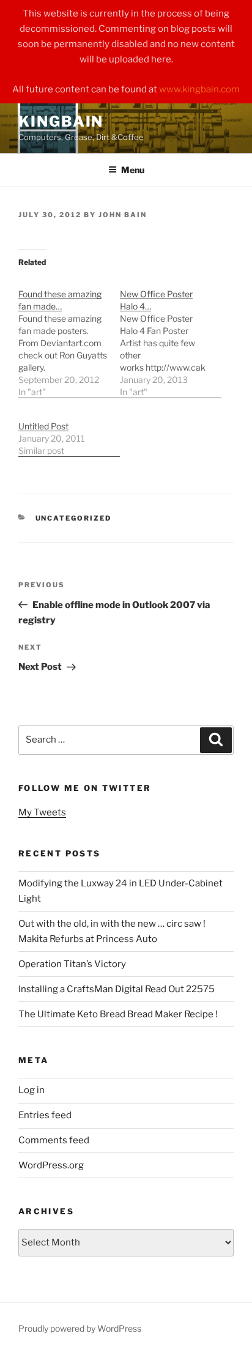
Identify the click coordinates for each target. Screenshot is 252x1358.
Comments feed (53, 1140)
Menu (132, 170)
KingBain (60, 121)
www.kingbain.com (199, 89)
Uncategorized (73, 518)
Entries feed (45, 1115)
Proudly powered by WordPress (79, 1328)
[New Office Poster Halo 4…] (170, 336)
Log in (31, 1090)
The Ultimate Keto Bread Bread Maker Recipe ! (118, 1014)
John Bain (122, 214)
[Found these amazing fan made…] (69, 336)
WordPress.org (51, 1165)
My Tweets (42, 812)
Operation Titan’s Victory (72, 964)
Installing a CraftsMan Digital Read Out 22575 (116, 989)
